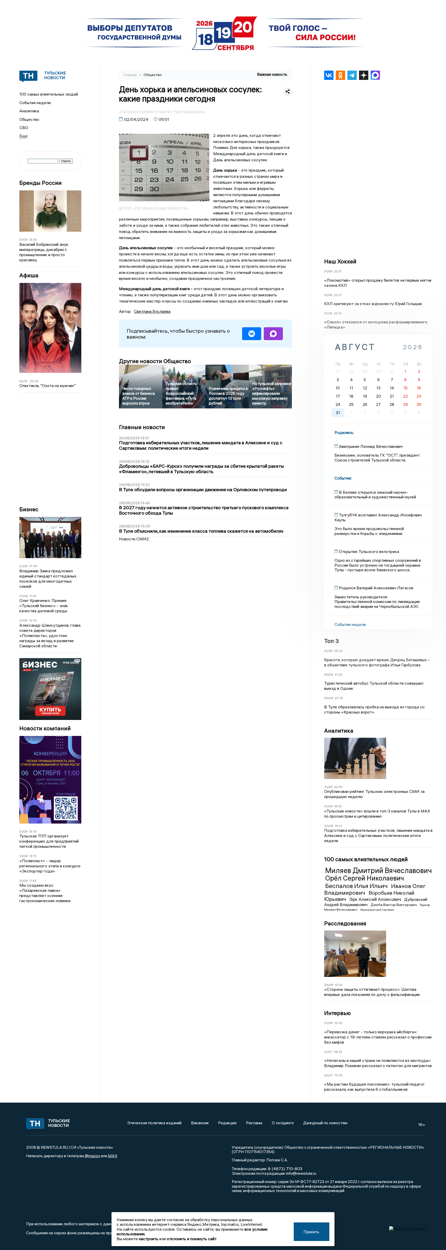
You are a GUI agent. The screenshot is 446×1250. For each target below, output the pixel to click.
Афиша (28, 275)
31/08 (23, 239)
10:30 (338, 1075)
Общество (29, 119)
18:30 (338, 806)
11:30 (32, 596)
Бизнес (28, 509)
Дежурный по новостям (325, 1122)
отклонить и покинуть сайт (192, 1238)
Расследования (345, 923)
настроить (148, 1238)
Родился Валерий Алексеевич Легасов (376, 587)
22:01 (338, 295)
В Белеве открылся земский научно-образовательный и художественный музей (375, 494)
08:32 (338, 651)
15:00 (338, 1023)
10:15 (33, 620)
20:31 (338, 313)
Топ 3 (331, 640)
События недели (35, 102)
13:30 (33, 239)
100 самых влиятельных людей (48, 94)
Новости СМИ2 (134, 538)
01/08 (328, 1023)
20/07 (328, 1075)
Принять (311, 1231)
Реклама (254, 1122)
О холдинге (283, 1122)
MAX (112, 1155)
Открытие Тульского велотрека (369, 551)
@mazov (92, 1155)
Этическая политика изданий (154, 1122)
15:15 (33, 831)
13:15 (32, 856)
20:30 (338, 787)
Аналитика (29, 110)
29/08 (328, 985)
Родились (343, 432)
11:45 (33, 881)
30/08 (328, 674)
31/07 (328, 1052)
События (342, 478)
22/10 (23, 381)
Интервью (337, 1013)
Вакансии (200, 1122)
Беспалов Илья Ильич (357, 886)
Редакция (227, 1122)
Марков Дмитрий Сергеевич (377, 909)
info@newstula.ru (301, 1173)
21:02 (339, 674)
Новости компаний (45, 728)
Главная (131, 74)
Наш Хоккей (340, 261)
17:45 (33, 566)
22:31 (337, 271)
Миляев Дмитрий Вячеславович (378, 870)
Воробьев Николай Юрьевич (369, 896)
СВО (23, 127)
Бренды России (40, 183)
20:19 (339, 698)
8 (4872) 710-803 (284, 1168)
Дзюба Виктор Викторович (394, 904)
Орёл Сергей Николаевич (364, 878)
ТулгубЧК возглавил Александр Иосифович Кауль (378, 517)
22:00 (34, 381)
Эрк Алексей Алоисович (375, 899)
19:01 (338, 826)
